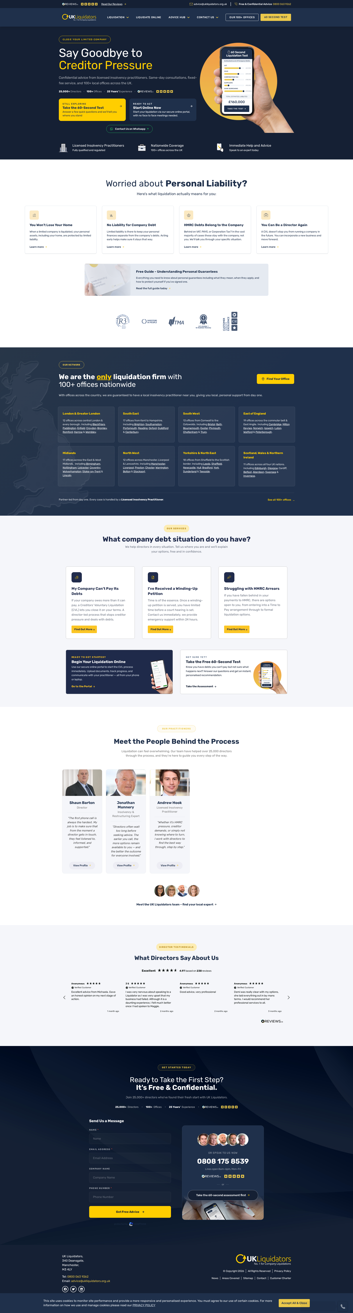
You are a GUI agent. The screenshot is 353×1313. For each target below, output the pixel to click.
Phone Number (100, 1188)
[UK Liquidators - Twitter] (73, 1289)
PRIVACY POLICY (144, 1305)
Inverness (249, 475)
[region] (176, 997)
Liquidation (116, 17)
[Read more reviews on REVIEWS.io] (272, 1022)
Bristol (211, 424)
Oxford (153, 428)
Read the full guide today (151, 288)
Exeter (204, 428)
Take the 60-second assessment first (221, 1195)
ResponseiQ (299, 1299)
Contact (261, 1278)
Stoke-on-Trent (91, 471)
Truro (204, 432)
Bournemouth (191, 428)
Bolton (127, 471)
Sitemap (248, 1278)
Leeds (206, 463)
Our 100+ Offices (242, 17)
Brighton (139, 424)
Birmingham (93, 463)
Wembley (90, 432)
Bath (219, 424)
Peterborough (264, 432)
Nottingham (70, 467)
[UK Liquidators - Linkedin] (81, 1289)
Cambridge (275, 424)
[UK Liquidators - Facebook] (65, 1289)
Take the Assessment (200, 686)
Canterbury (131, 432)
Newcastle (189, 467)
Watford (248, 432)
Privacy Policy (282, 1271)
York (216, 467)
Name (94, 1130)
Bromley (102, 428)
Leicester (83, 467)
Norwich (258, 428)
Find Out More (83, 629)
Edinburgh (261, 468)
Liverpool (128, 467)
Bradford (207, 467)
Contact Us (205, 17)
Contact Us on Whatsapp (130, 128)
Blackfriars (98, 424)
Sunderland (190, 471)
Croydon (91, 428)
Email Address (100, 1149)
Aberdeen (258, 472)
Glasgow (273, 468)
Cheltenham (190, 432)
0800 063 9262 (77, 1276)
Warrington (162, 467)
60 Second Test (275, 17)
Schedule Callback (317, 1292)
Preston (139, 467)
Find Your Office (278, 379)
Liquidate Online (148, 17)
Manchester (158, 463)
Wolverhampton (72, 471)
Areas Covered (230, 1278)
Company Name (99, 1168)
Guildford (163, 428)
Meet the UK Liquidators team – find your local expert (174, 904)
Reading (143, 428)
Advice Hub (177, 17)
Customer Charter (280, 1278)
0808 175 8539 (223, 1161)
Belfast (247, 472)
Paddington (69, 428)
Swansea (270, 472)
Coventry (95, 467)
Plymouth (214, 428)
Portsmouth (130, 428)
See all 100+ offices (281, 499)
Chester (149, 467)
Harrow (78, 432)
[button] (64, 997)
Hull (199, 467)
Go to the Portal (82, 686)
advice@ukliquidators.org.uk (90, 1281)
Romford (68, 432)
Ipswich (268, 428)
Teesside (204, 471)
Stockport (139, 471)
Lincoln (67, 475)
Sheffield (216, 463)
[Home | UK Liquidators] (79, 17)
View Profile (80, 865)
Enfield (81, 428)
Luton (277, 428)
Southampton (153, 424)
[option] (82, 821)
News (215, 1278)
